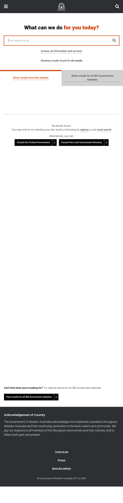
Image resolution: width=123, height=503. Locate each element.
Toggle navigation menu (6, 6)
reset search (104, 130)
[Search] (114, 40)
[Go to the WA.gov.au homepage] (61, 6)
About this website (61, 468)
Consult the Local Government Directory (81, 142)
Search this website (117, 6)
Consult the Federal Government (33, 142)
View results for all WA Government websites (29, 397)
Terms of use (61, 452)
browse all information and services (61, 51)
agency (84, 130)
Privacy (61, 460)
